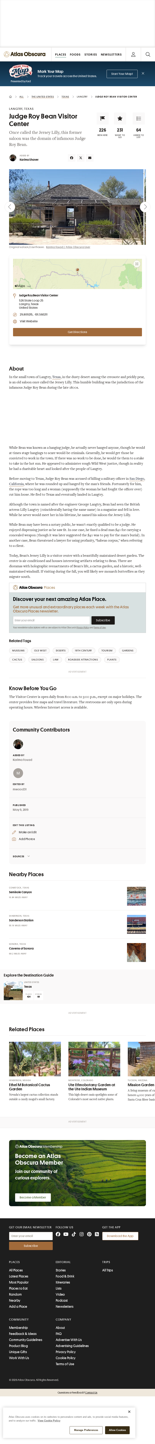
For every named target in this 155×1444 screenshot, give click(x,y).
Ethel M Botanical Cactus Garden (29, 1087)
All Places (16, 1270)
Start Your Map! (122, 73)
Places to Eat (18, 1288)
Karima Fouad (22, 759)
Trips (106, 1262)
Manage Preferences (86, 1430)
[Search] (148, 54)
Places (14, 1262)
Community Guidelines (25, 1339)
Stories (61, 1270)
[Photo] (136, 896)
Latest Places (18, 1276)
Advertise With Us (69, 1339)
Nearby (14, 1300)
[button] (103, 118)
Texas (56, 377)
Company (63, 1319)
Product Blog (18, 1345)
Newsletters (65, 1306)
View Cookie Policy (49, 1420)
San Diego (136, 479)
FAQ (59, 1333)
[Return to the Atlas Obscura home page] (25, 54)
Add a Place (18, 1306)
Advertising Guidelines (72, 1345)
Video (60, 1294)
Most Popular (19, 1282)
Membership (18, 1327)
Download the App (120, 1236)
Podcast (62, 1300)
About (60, 1327)
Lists (59, 1288)
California (16, 484)
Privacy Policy (83, 627)
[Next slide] (145, 207)
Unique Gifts (18, 1351)
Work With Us (19, 1358)
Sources (18, 856)
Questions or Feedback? (77, 1392)
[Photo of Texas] (13, 990)
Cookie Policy (66, 1358)
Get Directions (77, 332)
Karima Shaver (29, 159)
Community (19, 1319)
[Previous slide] (10, 207)
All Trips (107, 1270)
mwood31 (20, 789)
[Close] (129, 1412)
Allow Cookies (117, 1430)
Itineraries (63, 1282)
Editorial (63, 1262)
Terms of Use (100, 627)
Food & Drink (65, 1276)
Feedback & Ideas (22, 1333)
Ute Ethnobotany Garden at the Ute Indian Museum (91, 1087)
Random (15, 1294)
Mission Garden (141, 1085)
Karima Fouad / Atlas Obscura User (68, 247)
